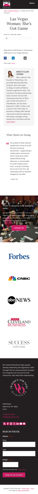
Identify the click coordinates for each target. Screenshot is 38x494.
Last (4, 449)
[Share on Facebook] (5, 58)
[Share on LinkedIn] (13, 58)
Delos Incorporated (23, 490)
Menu (32, 3)
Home (5, 11)
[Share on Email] (25, 58)
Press (13, 63)
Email (24, 423)
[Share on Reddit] (21, 58)
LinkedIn (17, 423)
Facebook (7, 423)
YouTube (20, 423)
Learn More (10, 122)
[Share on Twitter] (9, 58)
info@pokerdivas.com (11, 417)
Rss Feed (4, 423)
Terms (32, 488)
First (4, 440)
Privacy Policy (21, 469)
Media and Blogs (13, 11)
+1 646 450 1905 (9, 414)
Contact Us (19, 228)
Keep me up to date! (14, 475)
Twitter (14, 423)
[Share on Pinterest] (17, 58)
